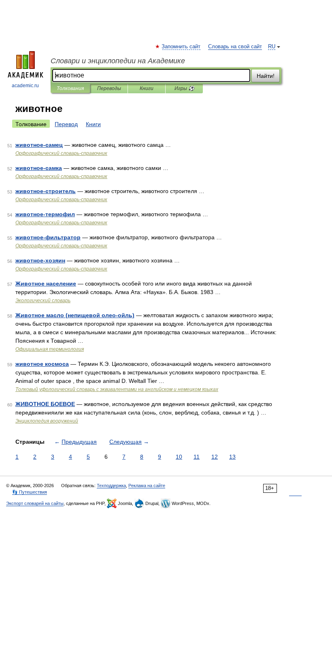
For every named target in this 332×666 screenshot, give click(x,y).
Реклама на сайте (146, 485)
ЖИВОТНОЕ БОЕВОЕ (45, 404)
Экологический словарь (42, 300)
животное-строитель (45, 191)
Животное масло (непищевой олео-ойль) (74, 315)
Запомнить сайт (181, 46)
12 (214, 456)
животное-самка (38, 168)
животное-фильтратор (48, 237)
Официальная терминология (49, 349)
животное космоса (42, 364)
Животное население (45, 283)
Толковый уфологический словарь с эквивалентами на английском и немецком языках (116, 389)
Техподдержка (111, 485)
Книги (146, 88)
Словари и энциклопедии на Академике (118, 61)
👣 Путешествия (29, 492)
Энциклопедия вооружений (46, 421)
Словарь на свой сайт (235, 46)
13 (232, 456)
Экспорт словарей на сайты (35, 503)
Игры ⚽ (184, 88)
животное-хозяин (40, 260)
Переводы (109, 88)
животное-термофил (45, 214)
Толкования (70, 88)
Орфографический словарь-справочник (61, 153)
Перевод (66, 124)
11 (197, 456)
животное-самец (39, 145)
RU (271, 46)
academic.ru (25, 85)
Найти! (266, 76)
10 (179, 456)
